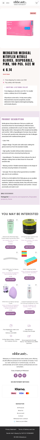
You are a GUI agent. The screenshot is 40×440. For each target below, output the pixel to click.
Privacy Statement (11, 429)
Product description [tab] (13, 119)
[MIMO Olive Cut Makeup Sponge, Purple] (10, 291)
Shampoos (10, 241)
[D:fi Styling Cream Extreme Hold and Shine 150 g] (29, 226)
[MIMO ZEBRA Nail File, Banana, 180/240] (10, 259)
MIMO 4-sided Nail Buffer (29, 269)
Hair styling (34, 240)
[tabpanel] (20, 155)
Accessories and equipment (18, 197)
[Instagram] (24, 375)
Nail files (15, 274)
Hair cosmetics (6, 240)
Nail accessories (8, 274)
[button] (20, 87)
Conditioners (31, 305)
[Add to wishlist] (17, 220)
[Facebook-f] (16, 375)
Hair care (12, 240)
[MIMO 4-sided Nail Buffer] (29, 259)
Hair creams (29, 241)
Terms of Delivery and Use (27, 429)
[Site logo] (19, 2)
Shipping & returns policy (17, 87)
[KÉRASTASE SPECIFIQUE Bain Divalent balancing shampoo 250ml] (10, 226)
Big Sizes (34, 306)
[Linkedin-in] (20, 375)
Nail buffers (33, 272)
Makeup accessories (8, 306)
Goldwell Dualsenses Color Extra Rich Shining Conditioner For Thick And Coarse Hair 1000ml (29, 303)
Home (10, 199)
